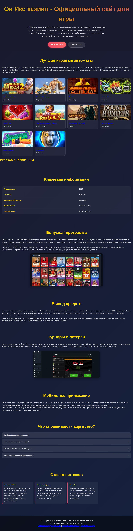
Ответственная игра (88, 526)
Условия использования (70, 526)
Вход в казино (57, 44)
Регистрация (76, 45)
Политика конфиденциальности (49, 526)
